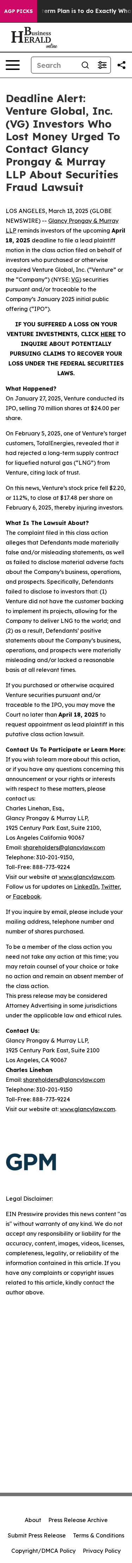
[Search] (85, 65)
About (33, 1519)
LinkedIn (86, 886)
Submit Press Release (37, 1535)
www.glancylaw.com (86, 876)
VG (75, 279)
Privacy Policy (102, 1550)
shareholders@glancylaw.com (64, 847)
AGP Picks (18, 11)
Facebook (26, 896)
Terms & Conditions (98, 1535)
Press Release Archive (78, 1519)
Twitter (110, 886)
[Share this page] (121, 65)
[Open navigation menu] (13, 65)
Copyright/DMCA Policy (43, 1550)
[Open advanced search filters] (102, 65)
